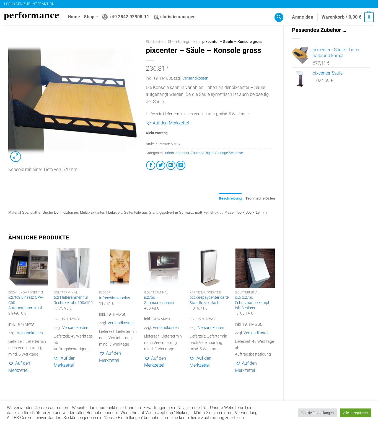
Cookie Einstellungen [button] (317, 413)
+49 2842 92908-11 (129, 16)
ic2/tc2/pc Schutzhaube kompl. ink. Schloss (252, 302)
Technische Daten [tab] (260, 198)
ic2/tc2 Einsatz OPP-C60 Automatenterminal (25, 302)
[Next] (275, 320)
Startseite (154, 41)
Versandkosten (195, 78)
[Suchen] (279, 17)
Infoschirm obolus (114, 298)
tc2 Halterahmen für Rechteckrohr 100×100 (73, 300)
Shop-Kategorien (182, 41)
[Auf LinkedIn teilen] (180, 165)
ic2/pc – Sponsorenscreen (159, 300)
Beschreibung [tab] (230, 198)
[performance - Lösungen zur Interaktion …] (31, 17)
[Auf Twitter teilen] (160, 165)
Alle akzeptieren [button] (355, 413)
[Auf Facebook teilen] (150, 165)
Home (74, 16)
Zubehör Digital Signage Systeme (217, 153)
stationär (182, 153)
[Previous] (8, 320)
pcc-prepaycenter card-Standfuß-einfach (209, 300)
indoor (169, 153)
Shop (89, 16)
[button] (302, 17)
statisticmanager (177, 16)
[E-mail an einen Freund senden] (170, 165)
